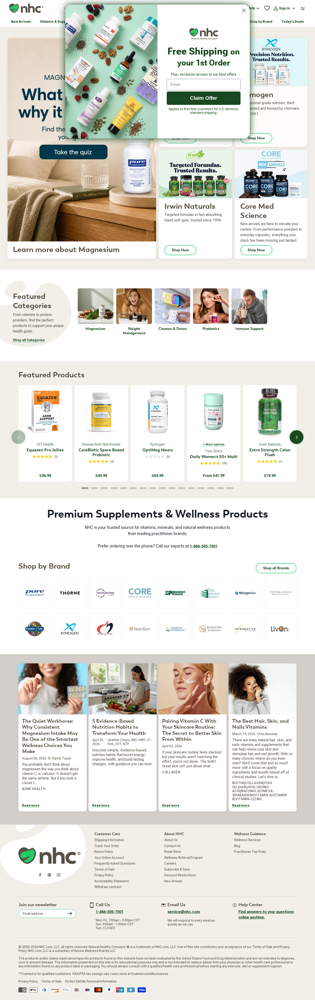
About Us (171, 840)
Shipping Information (109, 840)
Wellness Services (247, 840)
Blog (237, 846)
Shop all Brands (276, 568)
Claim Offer (203, 98)
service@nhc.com (183, 912)
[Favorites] (267, 8)
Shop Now (256, 138)
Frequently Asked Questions (114, 863)
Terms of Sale (104, 869)
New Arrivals (173, 881)
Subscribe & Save (177, 869)
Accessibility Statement (111, 881)
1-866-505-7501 (203, 546)
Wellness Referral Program (183, 858)
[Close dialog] (244, 10)
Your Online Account (109, 858)
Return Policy (103, 852)
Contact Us (172, 846)
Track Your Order (106, 846)
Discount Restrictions (180, 875)
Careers (170, 863)
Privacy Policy (103, 875)
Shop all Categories (29, 340)
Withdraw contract (108, 887)
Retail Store (172, 852)
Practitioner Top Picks (250, 852)
